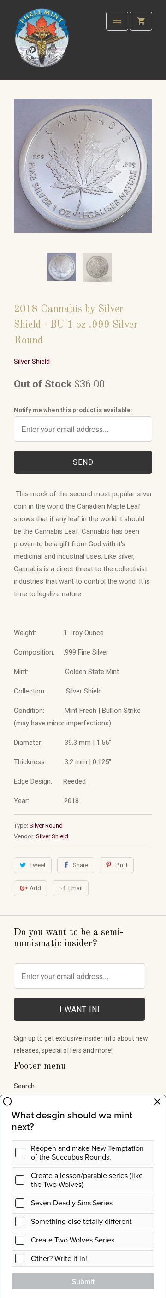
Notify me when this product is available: (73, 409)
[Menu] (117, 21)
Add (35, 888)
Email (75, 888)
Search (24, 1086)
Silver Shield (32, 361)
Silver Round (46, 825)
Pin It (121, 864)
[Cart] (141, 21)
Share (80, 864)
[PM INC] (41, 43)
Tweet (38, 864)
